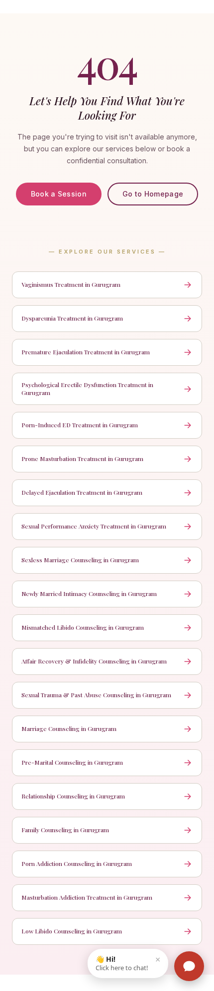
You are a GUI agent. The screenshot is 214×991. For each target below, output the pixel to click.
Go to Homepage (152, 194)
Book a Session (59, 194)
